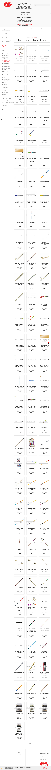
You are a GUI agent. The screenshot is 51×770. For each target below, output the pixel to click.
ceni (32, 37)
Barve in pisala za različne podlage (6, 80)
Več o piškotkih (45, 768)
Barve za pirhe (5, 92)
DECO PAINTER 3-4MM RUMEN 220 (19, 366)
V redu (39, 768)
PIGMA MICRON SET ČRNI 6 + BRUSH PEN (19, 734)
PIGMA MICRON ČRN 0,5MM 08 (19, 303)
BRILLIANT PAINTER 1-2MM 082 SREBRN (44, 77)
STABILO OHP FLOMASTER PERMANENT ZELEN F (31, 630)
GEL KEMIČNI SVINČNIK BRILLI (32, 449)
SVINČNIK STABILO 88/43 (19, 489)
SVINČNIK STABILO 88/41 (19, 694)
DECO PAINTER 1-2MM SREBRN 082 (32, 346)
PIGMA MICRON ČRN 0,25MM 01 (19, 264)
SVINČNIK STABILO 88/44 (32, 489)
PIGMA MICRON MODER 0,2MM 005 (32, 548)
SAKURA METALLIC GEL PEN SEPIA (19, 548)
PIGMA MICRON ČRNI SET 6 (31, 714)
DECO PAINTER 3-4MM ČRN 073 (32, 407)
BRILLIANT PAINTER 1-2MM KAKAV (31, 118)
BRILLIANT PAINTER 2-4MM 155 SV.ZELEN (31, 160)
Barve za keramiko (6, 73)
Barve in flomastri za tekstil (6, 69)
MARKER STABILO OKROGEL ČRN (19, 629)
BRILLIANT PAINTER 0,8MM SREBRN (31, 77)
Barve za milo (5, 52)
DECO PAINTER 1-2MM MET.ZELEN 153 (45, 326)
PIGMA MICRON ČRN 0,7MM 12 (44, 694)
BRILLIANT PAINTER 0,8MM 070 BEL (31, 57)
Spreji (3, 65)
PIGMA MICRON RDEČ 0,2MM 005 (32, 568)
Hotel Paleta (33, 751)
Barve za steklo (5, 63)
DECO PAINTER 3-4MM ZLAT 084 (32, 428)
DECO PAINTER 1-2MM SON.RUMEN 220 (32, 98)
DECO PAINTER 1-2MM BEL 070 (32, 303)
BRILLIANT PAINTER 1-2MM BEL (44, 221)
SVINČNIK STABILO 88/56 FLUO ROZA (44, 629)
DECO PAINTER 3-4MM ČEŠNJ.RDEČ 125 (32, 367)
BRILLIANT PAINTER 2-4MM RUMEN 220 (44, 201)
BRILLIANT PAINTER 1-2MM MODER (31, 387)
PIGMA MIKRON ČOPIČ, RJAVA (44, 608)
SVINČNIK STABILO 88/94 (44, 529)
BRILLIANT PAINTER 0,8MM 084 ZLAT (19, 77)
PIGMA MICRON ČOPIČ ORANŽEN (32, 608)
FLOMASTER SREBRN (19, 672)
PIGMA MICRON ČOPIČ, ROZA (19, 57)
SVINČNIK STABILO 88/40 (44, 469)
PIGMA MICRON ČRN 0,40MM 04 (32, 284)
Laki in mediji (5, 71)
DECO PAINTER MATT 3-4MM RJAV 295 (44, 429)
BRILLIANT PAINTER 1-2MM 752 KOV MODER (19, 653)
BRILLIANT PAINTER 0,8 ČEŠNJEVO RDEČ (44, 366)
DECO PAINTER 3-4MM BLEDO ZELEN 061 (19, 408)
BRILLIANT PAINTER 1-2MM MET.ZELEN (19, 139)
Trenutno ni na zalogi (18, 51)
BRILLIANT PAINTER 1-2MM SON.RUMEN (31, 139)
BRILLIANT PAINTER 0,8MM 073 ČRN (44, 57)
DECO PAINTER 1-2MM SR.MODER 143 (19, 346)
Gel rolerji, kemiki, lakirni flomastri (6, 61)
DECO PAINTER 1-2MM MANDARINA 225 (32, 326)
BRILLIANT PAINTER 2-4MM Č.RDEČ (19, 180)
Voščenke (4, 90)
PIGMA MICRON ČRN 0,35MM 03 (44, 264)
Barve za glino (5, 84)
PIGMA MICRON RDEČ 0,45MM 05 (44, 568)
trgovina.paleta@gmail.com (25, 24)
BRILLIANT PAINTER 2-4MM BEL (44, 159)
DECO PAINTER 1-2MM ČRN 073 (19, 325)
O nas (19, 752)
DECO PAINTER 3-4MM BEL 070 (45, 387)
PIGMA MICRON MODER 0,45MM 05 (19, 568)
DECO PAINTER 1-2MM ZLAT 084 (45, 346)
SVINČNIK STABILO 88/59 (32, 529)
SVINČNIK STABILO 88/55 (32, 509)
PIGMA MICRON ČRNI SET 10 (19, 714)
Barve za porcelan (6, 66)
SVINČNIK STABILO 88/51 (19, 509)
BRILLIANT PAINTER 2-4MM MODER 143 (19, 201)
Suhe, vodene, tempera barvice (5, 58)
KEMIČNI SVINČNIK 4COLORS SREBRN (44, 449)
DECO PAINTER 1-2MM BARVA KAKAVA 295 (45, 98)
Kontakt (19, 754)
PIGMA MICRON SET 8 (44, 714)
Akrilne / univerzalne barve (6, 49)
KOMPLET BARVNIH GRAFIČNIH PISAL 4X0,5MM (44, 674)
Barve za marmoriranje (5, 86)
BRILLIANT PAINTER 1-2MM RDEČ (31, 221)
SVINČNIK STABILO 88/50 (44, 489)
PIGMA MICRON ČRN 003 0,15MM (19, 449)
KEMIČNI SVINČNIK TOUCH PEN (19, 469)
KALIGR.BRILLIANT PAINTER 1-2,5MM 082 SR (32, 242)
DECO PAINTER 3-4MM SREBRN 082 (19, 428)
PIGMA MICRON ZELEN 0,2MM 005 (32, 588)
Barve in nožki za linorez (6, 75)
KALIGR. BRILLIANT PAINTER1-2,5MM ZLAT (19, 242)
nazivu (35, 37)
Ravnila (3, 77)
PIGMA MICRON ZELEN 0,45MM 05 (45, 588)
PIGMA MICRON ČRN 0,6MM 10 (32, 694)
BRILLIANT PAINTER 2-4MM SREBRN (19, 221)
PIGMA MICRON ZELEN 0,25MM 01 (19, 588)
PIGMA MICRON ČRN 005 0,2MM (32, 264)
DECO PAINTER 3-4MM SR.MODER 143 (44, 407)
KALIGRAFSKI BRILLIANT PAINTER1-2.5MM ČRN (45, 242)
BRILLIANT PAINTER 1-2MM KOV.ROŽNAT (44, 119)
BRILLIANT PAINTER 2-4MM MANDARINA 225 (44, 181)
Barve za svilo (5, 53)
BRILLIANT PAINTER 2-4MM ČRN (31, 180)
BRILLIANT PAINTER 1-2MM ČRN (19, 118)
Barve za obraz (5, 55)
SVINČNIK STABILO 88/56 (44, 509)
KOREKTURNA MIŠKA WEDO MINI (32, 469)
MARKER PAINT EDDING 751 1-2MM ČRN (19, 609)
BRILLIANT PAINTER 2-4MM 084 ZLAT (19, 159)
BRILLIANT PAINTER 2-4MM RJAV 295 (31, 201)
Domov (20, 28)
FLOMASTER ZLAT (32, 672)
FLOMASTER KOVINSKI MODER (32, 652)
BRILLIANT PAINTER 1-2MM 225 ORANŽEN (19, 98)
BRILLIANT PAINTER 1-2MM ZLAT (44, 139)
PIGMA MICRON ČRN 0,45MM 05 (44, 284)
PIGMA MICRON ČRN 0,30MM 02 (19, 284)
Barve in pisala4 (5, 89)
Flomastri (4, 82)
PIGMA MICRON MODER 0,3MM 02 (45, 548)
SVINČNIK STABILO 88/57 (19, 529)
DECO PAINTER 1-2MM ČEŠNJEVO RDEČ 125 (45, 304)
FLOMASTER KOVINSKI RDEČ (44, 652)
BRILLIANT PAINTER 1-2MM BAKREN (19, 387)
